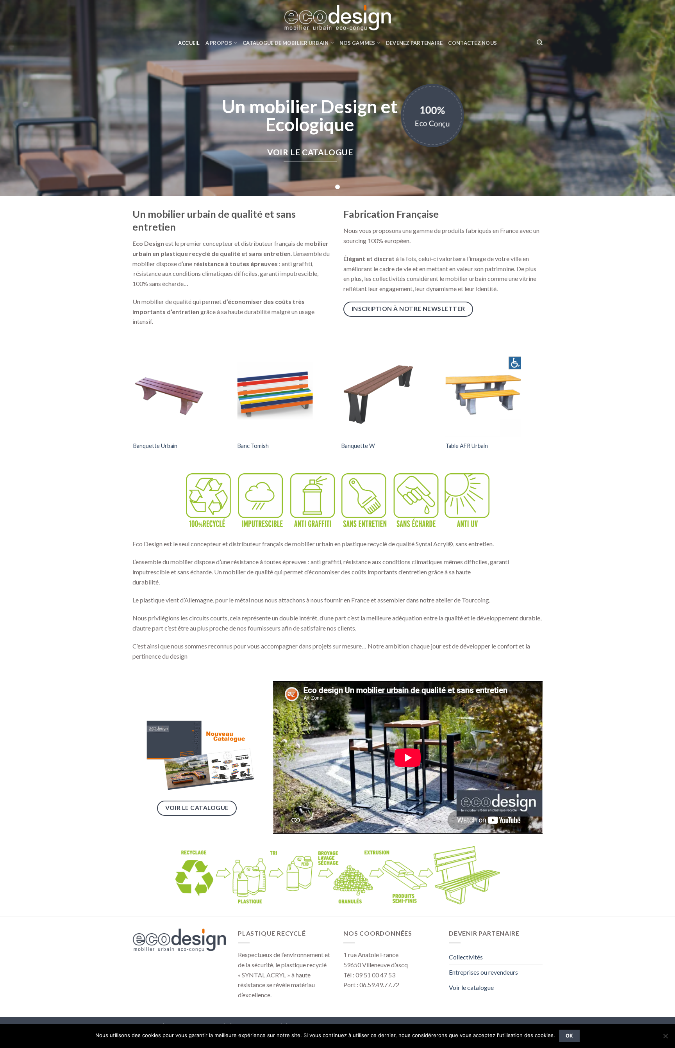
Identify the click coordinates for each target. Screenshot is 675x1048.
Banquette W (358, 445)
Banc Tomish (253, 445)
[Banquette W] (389, 391)
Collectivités (466, 957)
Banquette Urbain (155, 445)
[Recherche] (540, 42)
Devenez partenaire (414, 43)
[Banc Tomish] (286, 391)
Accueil (189, 43)
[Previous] (134, 409)
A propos (218, 43)
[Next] (541, 409)
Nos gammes (357, 43)
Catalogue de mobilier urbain (286, 43)
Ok (569, 1036)
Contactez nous (472, 43)
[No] (665, 1038)
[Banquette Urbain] (181, 391)
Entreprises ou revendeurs (483, 972)
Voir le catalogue (471, 987)
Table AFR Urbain (466, 445)
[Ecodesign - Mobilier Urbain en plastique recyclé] (337, 17)
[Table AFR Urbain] (493, 391)
